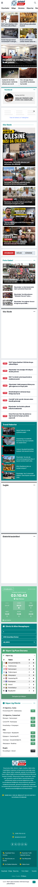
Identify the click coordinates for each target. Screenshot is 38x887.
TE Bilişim (23, 876)
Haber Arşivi (25, 864)
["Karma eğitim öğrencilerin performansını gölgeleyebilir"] (19, 216)
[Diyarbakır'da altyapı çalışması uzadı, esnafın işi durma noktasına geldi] (19, 176)
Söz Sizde (7, 312)
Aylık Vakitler (7, 620)
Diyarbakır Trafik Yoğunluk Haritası (26, 854)
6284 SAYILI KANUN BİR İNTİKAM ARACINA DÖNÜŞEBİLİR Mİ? (23, 99)
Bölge (14, 8)
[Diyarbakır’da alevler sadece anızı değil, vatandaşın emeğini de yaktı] (19, 196)
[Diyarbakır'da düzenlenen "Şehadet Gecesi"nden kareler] (8, 295)
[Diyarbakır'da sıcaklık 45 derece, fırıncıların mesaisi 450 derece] (19, 236)
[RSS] (25, 844)
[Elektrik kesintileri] (34, 536)
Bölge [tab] (19, 253)
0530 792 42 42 (20, 833)
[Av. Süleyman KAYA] (9, 98)
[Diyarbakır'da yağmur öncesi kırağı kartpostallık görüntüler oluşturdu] (8, 302)
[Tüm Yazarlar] (34, 90)
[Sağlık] (34, 485)
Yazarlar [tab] (8, 90)
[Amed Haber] (18, 2)
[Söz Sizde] (34, 311)
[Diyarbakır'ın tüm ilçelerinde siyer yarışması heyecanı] (8, 288)
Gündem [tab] (28, 253)
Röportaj (30, 8)
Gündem (21, 8)
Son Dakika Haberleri (11, 864)
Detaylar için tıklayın (19, 696)
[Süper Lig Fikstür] (34, 703)
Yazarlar (34, 871)
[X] (15, 844)
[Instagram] (19, 844)
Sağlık (6, 485)
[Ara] (35, 3)
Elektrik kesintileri (11, 537)
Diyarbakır (5, 8)
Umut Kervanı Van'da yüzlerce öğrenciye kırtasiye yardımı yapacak (20, 416)
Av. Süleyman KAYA (21, 95)
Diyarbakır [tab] (8, 253)
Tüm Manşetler (26, 858)
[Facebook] (12, 844)
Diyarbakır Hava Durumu (9, 854)
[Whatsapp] (22, 844)
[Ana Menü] (2, 3)
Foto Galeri (25, 871)
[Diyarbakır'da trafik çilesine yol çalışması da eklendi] (19, 147)
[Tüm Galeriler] (34, 260)
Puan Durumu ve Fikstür (9, 859)
